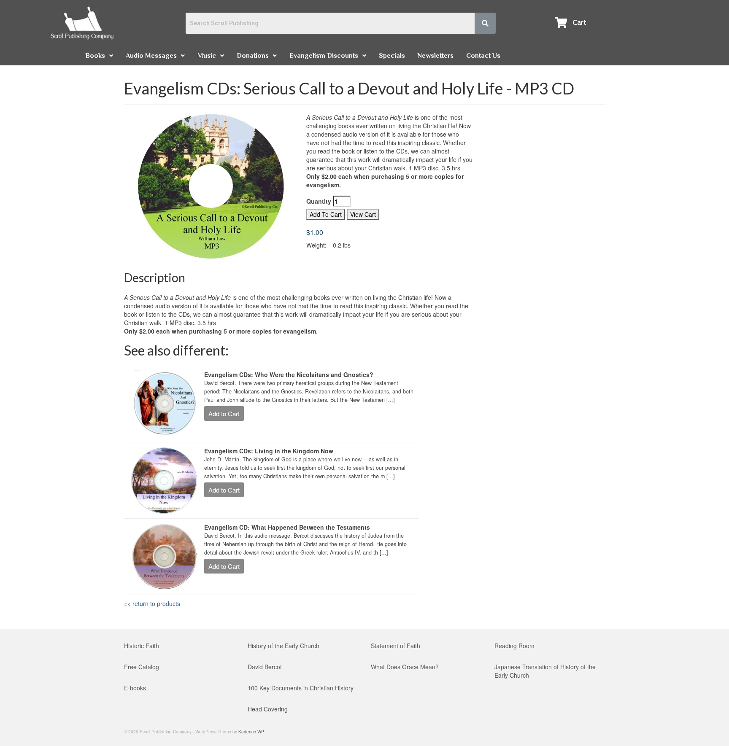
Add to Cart (224, 413)
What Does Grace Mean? (405, 667)
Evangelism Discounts (323, 55)
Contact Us (483, 55)
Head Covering (268, 709)
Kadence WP (251, 732)
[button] (99, 55)
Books (95, 55)
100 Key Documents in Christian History (301, 688)
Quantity (319, 201)
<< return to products (152, 603)
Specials (392, 55)
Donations (253, 55)
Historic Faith (141, 645)
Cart (579, 22)
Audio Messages (151, 55)
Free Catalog (141, 667)
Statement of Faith (395, 645)
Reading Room (514, 645)
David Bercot (265, 667)
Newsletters (436, 55)
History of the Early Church (283, 645)
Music (206, 55)
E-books (135, 688)
